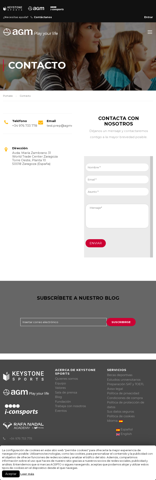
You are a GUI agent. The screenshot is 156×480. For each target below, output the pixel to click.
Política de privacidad (123, 393)
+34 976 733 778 (21, 438)
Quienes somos (66, 379)
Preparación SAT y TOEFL (125, 384)
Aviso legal (115, 389)
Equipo (60, 383)
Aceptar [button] (10, 474)
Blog (58, 397)
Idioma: (113, 421)
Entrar (148, 17)
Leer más (27, 474)
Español (126, 429)
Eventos (61, 411)
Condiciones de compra (125, 398)
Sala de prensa (66, 392)
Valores (60, 388)
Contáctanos (43, 17)
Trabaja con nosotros (70, 406)
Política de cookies (121, 416)
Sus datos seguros (120, 411)
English (126, 434)
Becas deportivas (119, 375)
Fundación (63, 401)
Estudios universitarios (124, 380)
